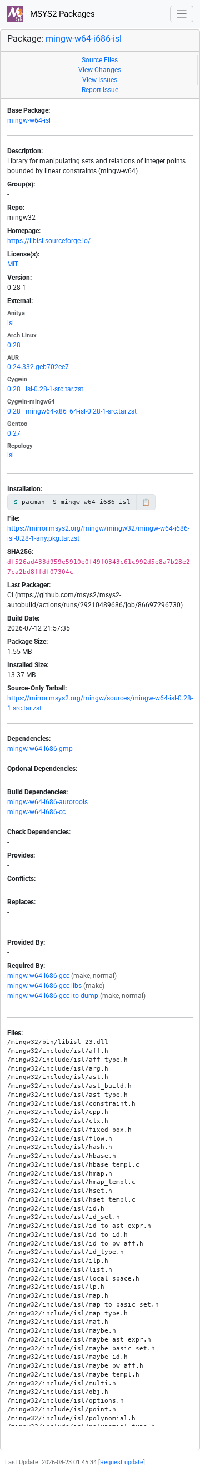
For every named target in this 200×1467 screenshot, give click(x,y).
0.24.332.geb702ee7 (38, 367)
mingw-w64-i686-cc (36, 812)
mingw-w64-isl (29, 120)
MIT (12, 264)
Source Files (100, 60)
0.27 (14, 433)
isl (10, 323)
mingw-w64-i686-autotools (47, 802)
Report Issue (100, 90)
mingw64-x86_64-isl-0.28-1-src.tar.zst (81, 411)
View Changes (99, 70)
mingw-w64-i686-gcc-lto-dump (52, 996)
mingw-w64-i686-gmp (40, 749)
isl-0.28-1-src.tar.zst (54, 389)
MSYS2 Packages (61, 14)
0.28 (14, 345)
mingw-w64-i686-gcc (38, 976)
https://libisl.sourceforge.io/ (49, 241)
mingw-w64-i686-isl (84, 38)
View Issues (99, 80)
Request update (121, 1462)
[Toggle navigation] (182, 14)
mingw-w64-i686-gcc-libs (44, 986)
